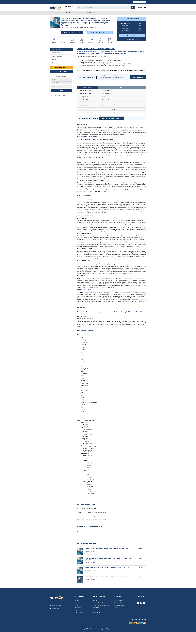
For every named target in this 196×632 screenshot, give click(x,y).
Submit (61, 90)
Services (95, 600)
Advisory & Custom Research (100, 602)
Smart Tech (60, 12)
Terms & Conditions (97, 612)
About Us (77, 600)
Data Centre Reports (119, 602)
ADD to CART (131, 35)
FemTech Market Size (83, 532)
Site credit (143, 619)
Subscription (116, 1)
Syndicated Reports (119, 605)
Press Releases (78, 607)
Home (51, 12)
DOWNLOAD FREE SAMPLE (111, 118)
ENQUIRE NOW (138, 77)
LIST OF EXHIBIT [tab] (56, 53)
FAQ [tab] (53, 62)
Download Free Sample (61, 67)
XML (115, 610)
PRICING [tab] (54, 59)
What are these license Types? (132, 39)
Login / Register (78, 612)
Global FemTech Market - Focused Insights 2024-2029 (80, 12)
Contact (140, 7)
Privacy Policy (96, 610)
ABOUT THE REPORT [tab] (57, 49)
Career (76, 605)
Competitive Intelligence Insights (101, 605)
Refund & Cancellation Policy (100, 614)
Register (142, 1)
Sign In (136, 1)
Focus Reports (126, 1)
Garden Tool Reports (119, 600)
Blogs (76, 610)
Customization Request (61, 71)
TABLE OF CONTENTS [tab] (57, 56)
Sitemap (116, 607)
